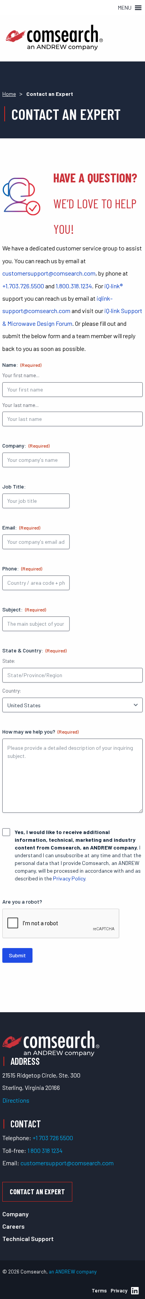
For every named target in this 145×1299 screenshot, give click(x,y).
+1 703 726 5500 (52, 1137)
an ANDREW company (73, 1271)
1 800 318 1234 (45, 1150)
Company (15, 1213)
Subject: (24, 609)
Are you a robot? (22, 901)
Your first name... (20, 375)
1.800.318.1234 (74, 285)
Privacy (119, 1290)
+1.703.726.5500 (23, 285)
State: (8, 661)
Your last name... (20, 405)
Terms (99, 1290)
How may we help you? (40, 731)
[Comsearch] (50, 1042)
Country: (11, 691)
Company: (25, 445)
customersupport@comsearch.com (49, 273)
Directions (15, 1100)
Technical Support (28, 1238)
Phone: (22, 568)
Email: (21, 527)
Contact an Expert (37, 1191)
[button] (124, 7)
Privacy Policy (69, 878)
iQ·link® (113, 285)
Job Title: (14, 486)
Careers (13, 1226)
